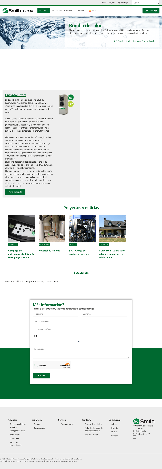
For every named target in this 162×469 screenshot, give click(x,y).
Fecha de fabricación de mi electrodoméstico (94, 429)
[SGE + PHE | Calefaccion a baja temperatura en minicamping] (112, 237)
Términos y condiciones (63, 459)
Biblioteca (68, 11)
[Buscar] (157, 2)
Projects (114, 428)
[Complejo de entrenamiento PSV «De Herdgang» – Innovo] (21, 237)
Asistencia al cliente (92, 435)
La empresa (114, 419)
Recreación (13, 244)
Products (12, 419)
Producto (42, 11)
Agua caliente (15, 435)
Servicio (62, 419)
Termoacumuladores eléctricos (18, 425)
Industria (73, 244)
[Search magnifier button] (154, 289)
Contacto (80, 11)
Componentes (56, 11)
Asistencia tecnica (67, 424)
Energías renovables (17, 431)
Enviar (41, 375)
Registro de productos (93, 424)
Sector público (44, 244)
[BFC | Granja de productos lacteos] (82, 237)
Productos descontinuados (16, 443)
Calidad (114, 424)
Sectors (37, 424)
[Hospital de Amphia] (52, 237)
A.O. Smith (118, 41)
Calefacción (14, 438)
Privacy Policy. (77, 459)
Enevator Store (15, 95)
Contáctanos (151, 10)
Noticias (114, 432)
